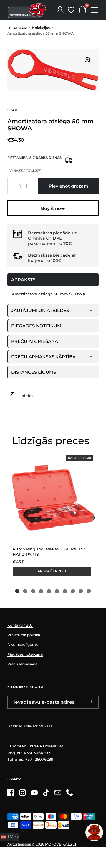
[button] (9, 837)
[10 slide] (89, 591)
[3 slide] (33, 591)
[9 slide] (81, 591)
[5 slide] (49, 591)
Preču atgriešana (34, 341)
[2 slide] (25, 591)
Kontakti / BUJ (20, 625)
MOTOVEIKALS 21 (60, 844)
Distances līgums (33, 372)
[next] (93, 517)
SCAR (12, 110)
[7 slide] (65, 591)
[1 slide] (17, 591)
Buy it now (53, 208)
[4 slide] (41, 591)
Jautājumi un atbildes (40, 310)
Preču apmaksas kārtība (43, 356)
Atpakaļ (20, 28)
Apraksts (23, 279)
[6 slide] (57, 591)
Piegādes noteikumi (37, 326)
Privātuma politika (23, 635)
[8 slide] (73, 591)
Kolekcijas (41, 28)
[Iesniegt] (89, 702)
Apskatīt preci (52, 571)
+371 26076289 (39, 759)
